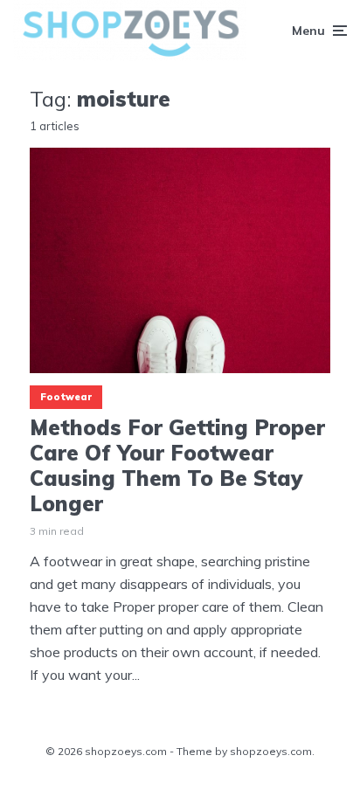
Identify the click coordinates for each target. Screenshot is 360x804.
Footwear (66, 397)
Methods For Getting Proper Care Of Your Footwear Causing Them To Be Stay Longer (177, 465)
